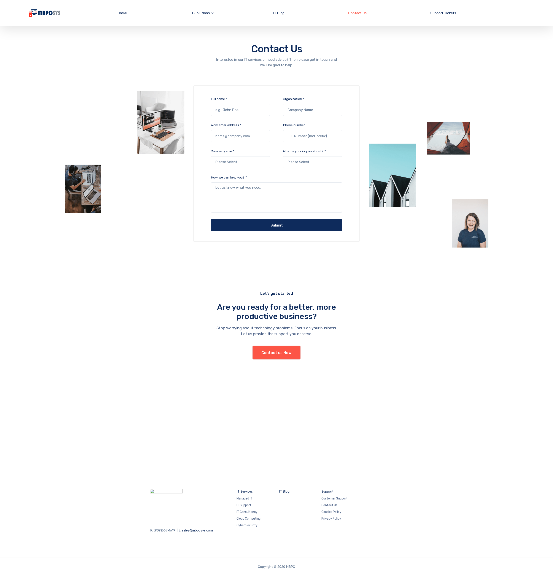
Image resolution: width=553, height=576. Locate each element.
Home (122, 13)
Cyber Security (247, 525)
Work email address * (226, 125)
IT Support (244, 505)
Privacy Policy (331, 518)
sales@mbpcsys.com (197, 530)
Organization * (293, 99)
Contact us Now (276, 352)
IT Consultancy (247, 512)
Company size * (222, 151)
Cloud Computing (249, 518)
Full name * (219, 99)
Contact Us (357, 13)
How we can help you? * (229, 177)
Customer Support (334, 498)
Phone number (294, 125)
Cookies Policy (331, 512)
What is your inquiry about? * (304, 151)
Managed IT (244, 498)
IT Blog (278, 13)
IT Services (245, 491)
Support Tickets (443, 13)
